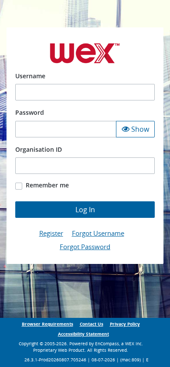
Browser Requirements (47, 324)
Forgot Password (85, 246)
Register (51, 233)
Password (29, 112)
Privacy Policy (125, 324)
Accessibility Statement (83, 334)
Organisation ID (38, 149)
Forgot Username (98, 233)
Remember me (47, 185)
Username (30, 76)
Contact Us (91, 324)
